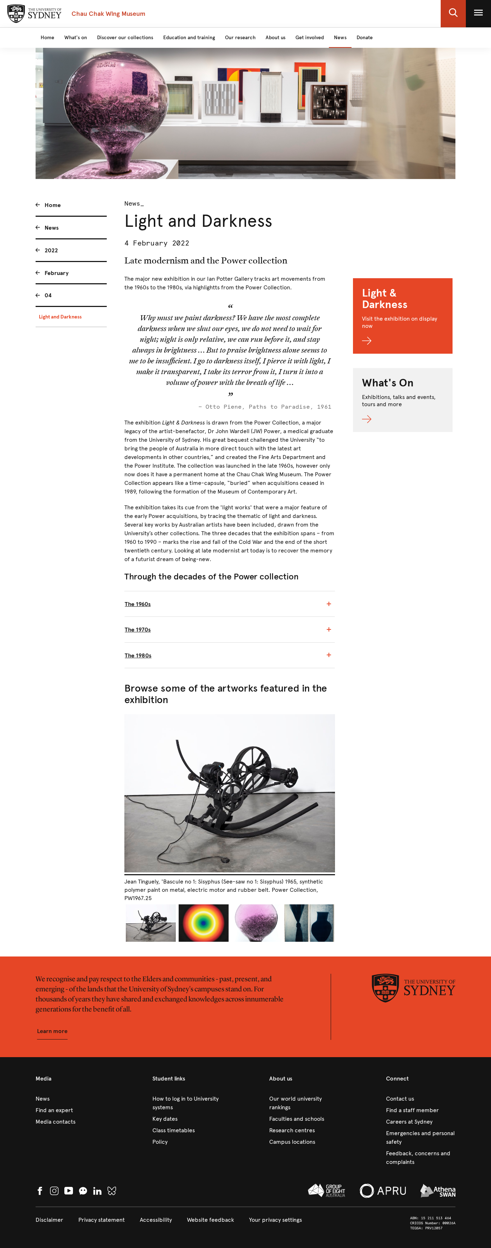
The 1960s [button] (138, 604)
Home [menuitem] (53, 205)
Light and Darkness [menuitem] (60, 317)
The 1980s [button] (138, 655)
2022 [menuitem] (51, 250)
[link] (70, 1099)
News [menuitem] (52, 227)
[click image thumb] (151, 923)
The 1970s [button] (138, 629)
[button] (453, 13)
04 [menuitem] (48, 295)
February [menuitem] (57, 273)
